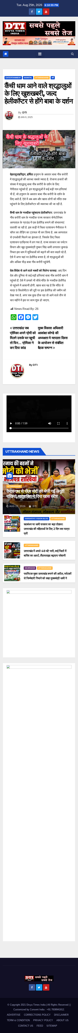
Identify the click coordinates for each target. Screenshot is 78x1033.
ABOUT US (62, 1020)
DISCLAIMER (61, 1014)
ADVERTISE (13, 1014)
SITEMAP (51, 1025)
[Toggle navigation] (40, 54)
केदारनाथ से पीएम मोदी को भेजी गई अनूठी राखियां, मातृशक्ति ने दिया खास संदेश (35, 494)
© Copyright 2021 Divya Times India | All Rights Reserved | (38, 1004)
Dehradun (30, 568)
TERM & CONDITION (18, 1020)
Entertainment (13, 78)
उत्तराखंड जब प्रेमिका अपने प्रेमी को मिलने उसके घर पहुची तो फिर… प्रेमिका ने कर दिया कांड (23, 338)
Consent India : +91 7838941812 (47, 1009)
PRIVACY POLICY (43, 1020)
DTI (24, 112)
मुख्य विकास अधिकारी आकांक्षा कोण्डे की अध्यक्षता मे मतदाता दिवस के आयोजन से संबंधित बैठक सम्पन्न (53, 338)
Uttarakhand (42, 78)
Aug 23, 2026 (17, 506)
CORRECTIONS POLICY (37, 1014)
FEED (40, 1025)
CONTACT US (25, 1025)
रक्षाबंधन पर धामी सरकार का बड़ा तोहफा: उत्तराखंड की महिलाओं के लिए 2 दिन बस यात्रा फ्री (46, 529)
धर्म (53, 78)
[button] (72, 53)
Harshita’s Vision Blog (36, 519)
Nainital (28, 78)
